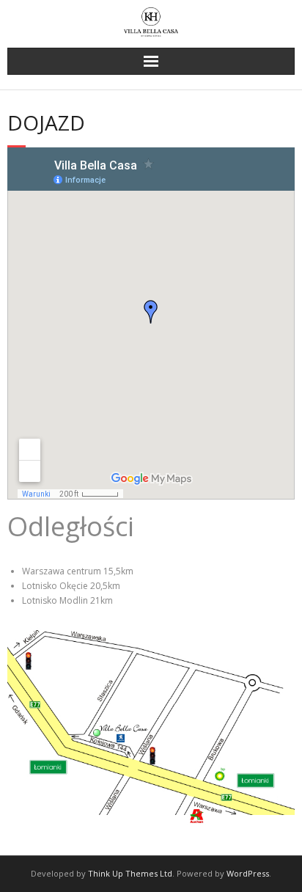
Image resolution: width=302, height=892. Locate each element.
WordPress (247, 873)
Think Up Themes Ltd (130, 873)
